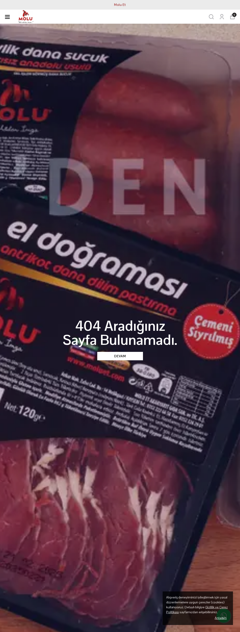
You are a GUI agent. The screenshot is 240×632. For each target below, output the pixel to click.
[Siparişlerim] (222, 17)
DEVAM (120, 356)
